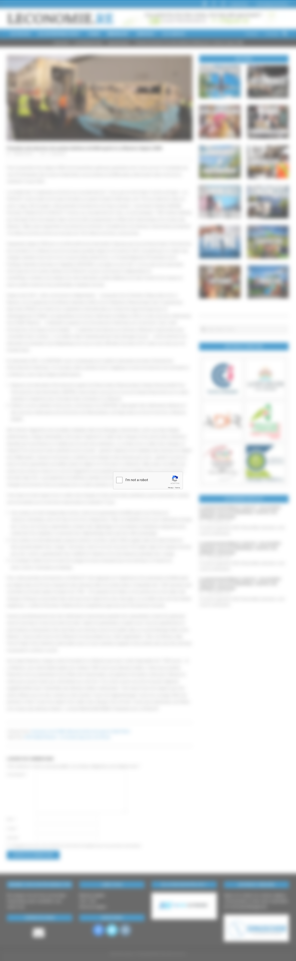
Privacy (170, 488)
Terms (177, 488)
